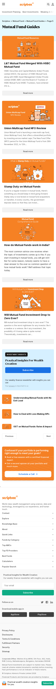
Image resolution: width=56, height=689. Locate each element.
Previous (9, 436)
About (4, 529)
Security (6, 647)
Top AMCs (6, 545)
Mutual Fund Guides (35, 21)
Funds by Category (10, 540)
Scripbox (6, 21)
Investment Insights (16, 354)
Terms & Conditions (11, 639)
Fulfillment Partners (11, 643)
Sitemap (6, 651)
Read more (28, 93)
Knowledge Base (9, 524)
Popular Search (9, 566)
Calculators (7, 561)
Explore (5, 518)
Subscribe (28, 592)
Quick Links (7, 534)
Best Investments (31, 12)
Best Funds (7, 556)
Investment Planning (11, 12)
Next (48, 436)
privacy (12, 386)
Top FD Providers (10, 550)
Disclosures (7, 635)
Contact (5, 513)
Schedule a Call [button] (26, 474)
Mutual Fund (18, 21)
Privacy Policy (8, 630)
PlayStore (42, 614)
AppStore (15, 614)
